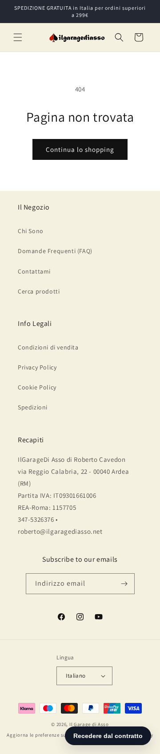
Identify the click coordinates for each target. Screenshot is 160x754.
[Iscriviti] (124, 583)
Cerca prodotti (39, 291)
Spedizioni (33, 407)
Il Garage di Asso (89, 724)
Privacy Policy (37, 367)
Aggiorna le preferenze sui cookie (45, 735)
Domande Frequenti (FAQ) (55, 251)
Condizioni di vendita (48, 347)
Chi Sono (31, 231)
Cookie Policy (37, 387)
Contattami (34, 271)
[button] (18, 37)
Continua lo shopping (80, 149)
